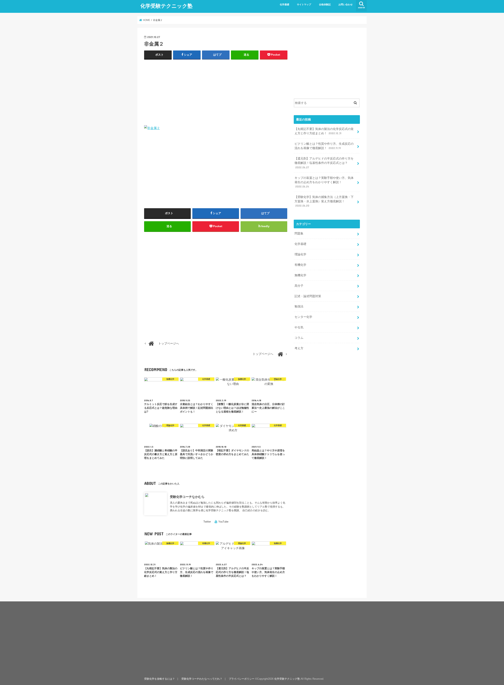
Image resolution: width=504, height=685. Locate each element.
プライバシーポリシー (241, 678)
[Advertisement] (215, 91)
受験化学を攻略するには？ (159, 678)
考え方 (299, 348)
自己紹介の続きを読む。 (256, 510)
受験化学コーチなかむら (187, 496)
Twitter (207, 521)
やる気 (299, 327)
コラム (299, 337)
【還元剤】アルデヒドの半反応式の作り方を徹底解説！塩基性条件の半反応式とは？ (324, 163)
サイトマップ (304, 4)
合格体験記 (325, 4)
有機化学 (300, 264)
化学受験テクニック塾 (166, 6)
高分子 (299, 285)
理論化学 (300, 254)
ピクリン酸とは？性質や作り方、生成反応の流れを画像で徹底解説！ (324, 146)
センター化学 (303, 316)
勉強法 (299, 306)
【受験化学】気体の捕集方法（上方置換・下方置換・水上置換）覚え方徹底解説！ (324, 201)
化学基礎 (284, 4)
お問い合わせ (345, 4)
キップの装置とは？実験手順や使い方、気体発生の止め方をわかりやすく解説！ (324, 182)
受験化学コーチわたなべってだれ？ (201, 678)
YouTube (223, 521)
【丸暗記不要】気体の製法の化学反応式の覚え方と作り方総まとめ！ (324, 131)
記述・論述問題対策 (308, 296)
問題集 (299, 233)
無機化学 (300, 275)
